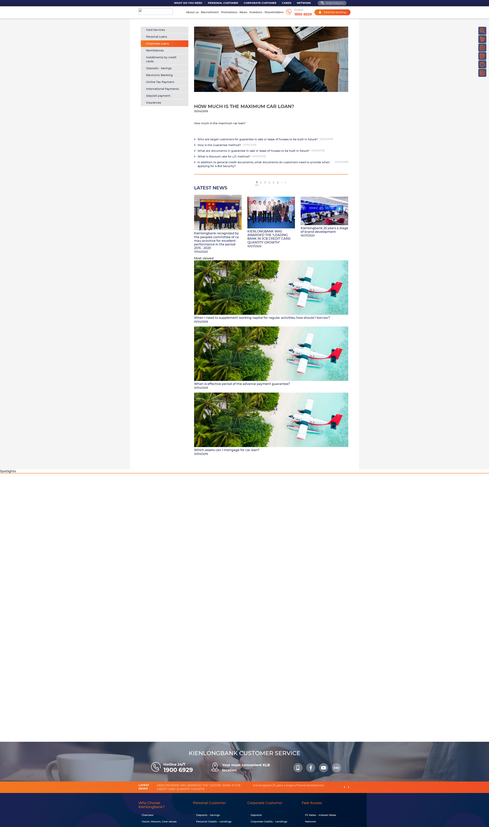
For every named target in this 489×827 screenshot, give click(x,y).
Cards (286, 3)
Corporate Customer (260, 3)
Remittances (155, 50)
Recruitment (210, 12)
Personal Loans (156, 36)
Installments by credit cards (161, 59)
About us (192, 12)
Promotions (229, 12)
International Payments (162, 89)
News (243, 12)
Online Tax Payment (160, 82)
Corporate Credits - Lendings (269, 821)
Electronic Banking (159, 75)
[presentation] (344, 787)
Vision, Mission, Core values (159, 821)
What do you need (188, 3)
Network (304, 3)
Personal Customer (223, 3)
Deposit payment (158, 95)
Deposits (256, 814)
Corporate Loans (157, 43)
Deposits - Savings (159, 68)
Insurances (153, 102)
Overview (148, 814)
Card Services (155, 30)
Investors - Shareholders (266, 12)
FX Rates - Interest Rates (320, 814)
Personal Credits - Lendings (214, 821)
